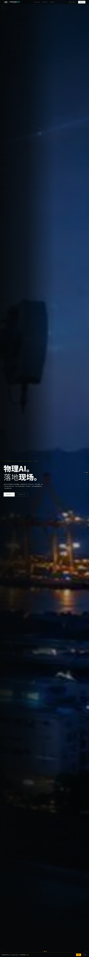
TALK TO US (21, 494)
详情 (28, 954)
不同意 (84, 954)
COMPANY (52, 2)
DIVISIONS (37, 2)
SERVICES (44, 2)
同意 (79, 954)
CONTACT (82, 2)
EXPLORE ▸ (9, 494)
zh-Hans (73, 2)
